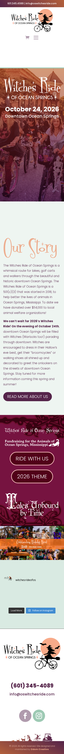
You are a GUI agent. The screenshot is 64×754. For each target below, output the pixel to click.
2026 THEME (32, 476)
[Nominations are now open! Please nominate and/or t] (39, 601)
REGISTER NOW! (32, 61)
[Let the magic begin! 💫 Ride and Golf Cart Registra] (39, 592)
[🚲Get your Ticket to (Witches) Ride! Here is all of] (53, 592)
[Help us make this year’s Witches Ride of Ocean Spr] (10, 592)
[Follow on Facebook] (25, 716)
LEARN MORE (32, 53)
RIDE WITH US (32, 458)
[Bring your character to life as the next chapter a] (53, 601)
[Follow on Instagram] (39, 716)
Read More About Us (27, 396)
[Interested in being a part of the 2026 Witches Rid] (24, 601)
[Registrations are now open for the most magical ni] (24, 592)
